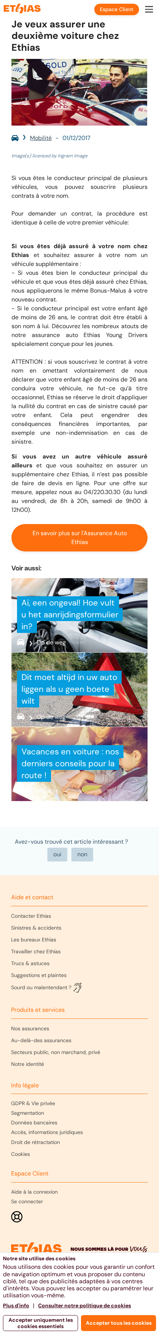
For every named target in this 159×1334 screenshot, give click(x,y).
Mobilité (41, 137)
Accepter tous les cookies (119, 1323)
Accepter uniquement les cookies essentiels (41, 1323)
